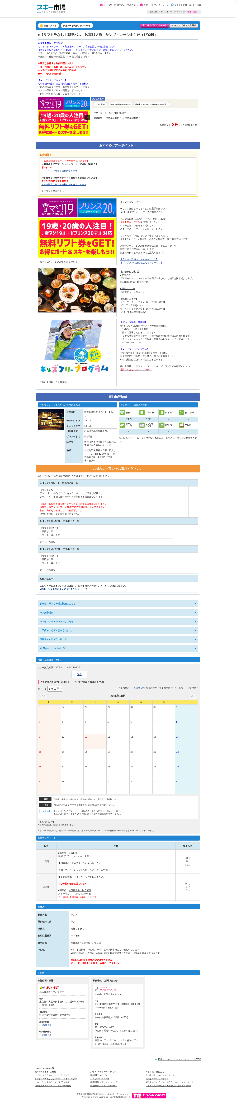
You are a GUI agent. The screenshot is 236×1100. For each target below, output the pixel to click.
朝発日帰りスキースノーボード (103, 1086)
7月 (44, 696)
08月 (79, 674)
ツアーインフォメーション (156, 5)
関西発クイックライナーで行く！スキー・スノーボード (169, 1082)
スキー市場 (192, 12)
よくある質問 (180, 5)
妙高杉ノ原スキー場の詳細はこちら (58, 603)
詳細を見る (46, 1025)
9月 (192, 696)
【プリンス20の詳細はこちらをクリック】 (141, 262)
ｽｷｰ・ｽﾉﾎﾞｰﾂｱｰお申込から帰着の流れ (120, 5)
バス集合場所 (46, 612)
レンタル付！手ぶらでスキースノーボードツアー (56, 1079)
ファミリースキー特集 (99, 1079)
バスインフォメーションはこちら (56, 621)
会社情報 (197, 5)
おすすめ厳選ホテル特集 (45, 1072)
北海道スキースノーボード (157, 1079)
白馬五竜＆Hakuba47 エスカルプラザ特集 (53, 1086)
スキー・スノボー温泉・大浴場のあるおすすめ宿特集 (168, 1086)
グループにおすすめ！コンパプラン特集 (52, 1082)
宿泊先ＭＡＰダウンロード (53, 639)
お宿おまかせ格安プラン (156, 1072)
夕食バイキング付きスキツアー (103, 1072)
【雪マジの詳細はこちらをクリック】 (139, 259)
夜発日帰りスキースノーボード (103, 1082)
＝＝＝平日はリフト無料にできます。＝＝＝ (63, 171)
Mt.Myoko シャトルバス (53, 648)
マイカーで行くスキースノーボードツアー (53, 1075)
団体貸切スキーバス (98, 1075)
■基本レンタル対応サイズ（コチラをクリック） (64, 589)
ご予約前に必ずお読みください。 (56, 630)
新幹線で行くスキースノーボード (160, 1075)
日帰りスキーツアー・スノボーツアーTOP (179, 1059)
